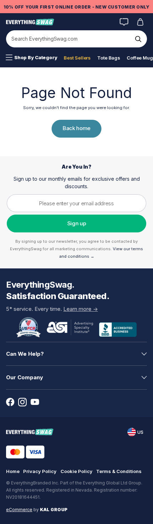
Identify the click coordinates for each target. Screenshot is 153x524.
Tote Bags (108, 58)
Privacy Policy (40, 471)
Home (13, 471)
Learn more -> (80, 308)
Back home (76, 128)
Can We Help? (25, 353)
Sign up (76, 223)
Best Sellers (77, 58)
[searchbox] (69, 39)
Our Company (24, 377)
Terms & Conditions (119, 471)
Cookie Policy (76, 471)
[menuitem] (31, 58)
